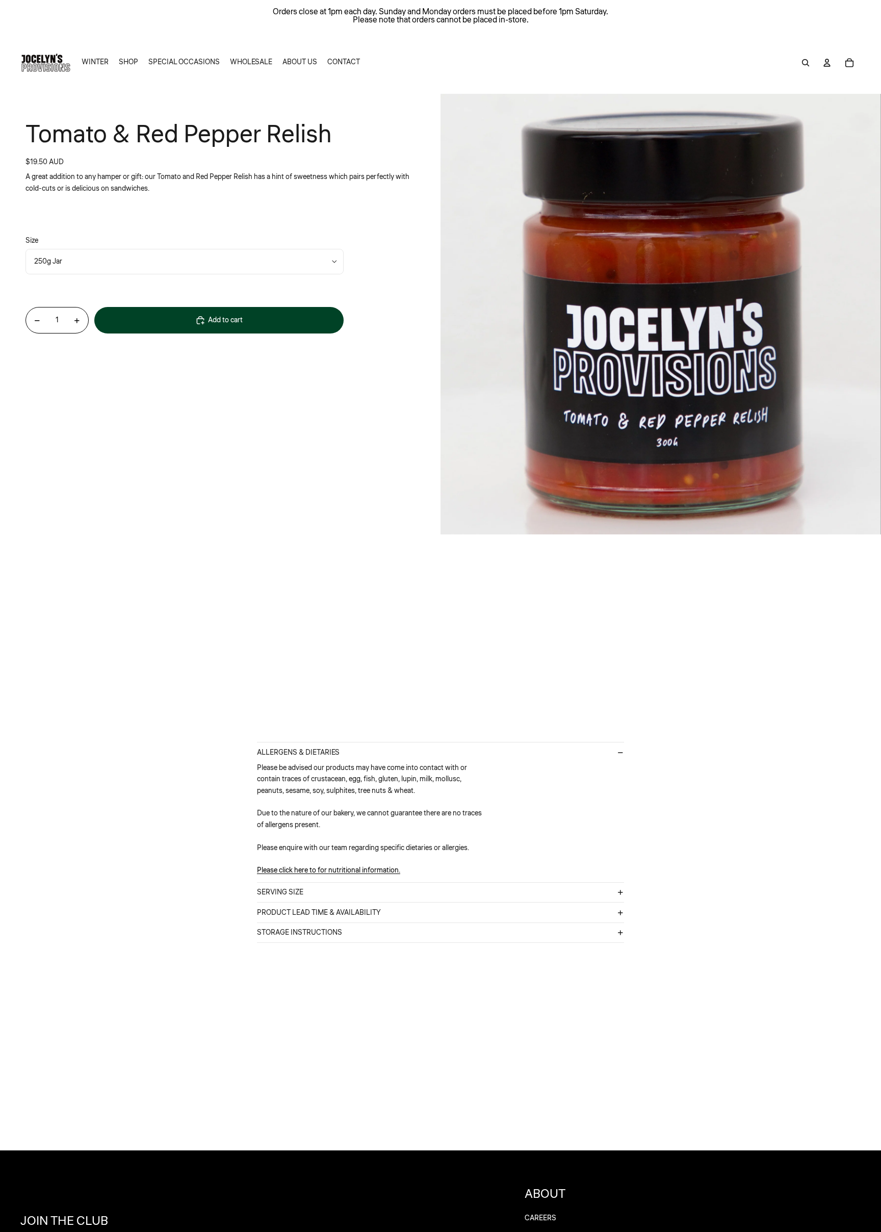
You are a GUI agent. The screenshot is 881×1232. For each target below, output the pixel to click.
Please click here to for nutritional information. (328, 870)
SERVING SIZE (280, 892)
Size (31, 241)
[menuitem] (95, 63)
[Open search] (805, 63)
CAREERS (540, 1218)
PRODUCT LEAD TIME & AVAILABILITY (319, 913)
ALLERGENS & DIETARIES (298, 753)
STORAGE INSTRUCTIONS (299, 933)
